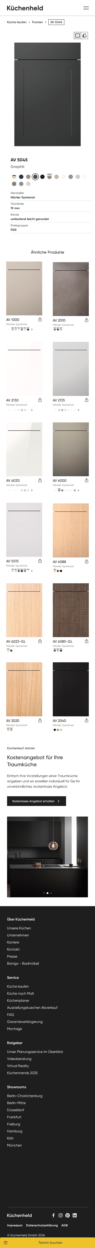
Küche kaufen (17, 22)
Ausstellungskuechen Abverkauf (32, 1007)
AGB (64, 1225)
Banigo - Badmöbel (23, 963)
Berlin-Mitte (16, 1103)
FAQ (10, 1015)
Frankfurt (14, 1117)
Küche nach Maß (20, 993)
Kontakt (13, 949)
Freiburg (13, 1124)
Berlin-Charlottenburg (24, 1096)
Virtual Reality (18, 1066)
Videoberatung (19, 1059)
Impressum (15, 1225)
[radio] (77, 35)
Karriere (13, 942)
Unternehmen (18, 935)
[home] (25, 8)
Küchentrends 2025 (22, 1073)
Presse (12, 956)
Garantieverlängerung (25, 1022)
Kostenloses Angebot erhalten (33, 801)
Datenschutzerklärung (42, 1225)
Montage (14, 1029)
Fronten (37, 22)
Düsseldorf (15, 1110)
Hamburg (14, 1131)
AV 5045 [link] (56, 22)
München (14, 1145)
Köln (10, 1138)
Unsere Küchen (19, 928)
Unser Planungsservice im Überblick (35, 1052)
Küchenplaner (18, 1000)
